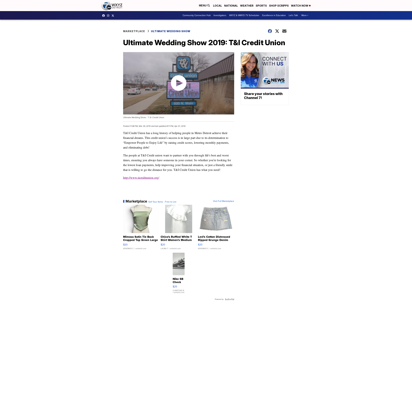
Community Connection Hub (197, 15)
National (231, 5)
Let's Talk (293, 15)
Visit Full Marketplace (223, 201)
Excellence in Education (274, 15)
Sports (261, 5)
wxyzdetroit (104, 15)
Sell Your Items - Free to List (162, 202)
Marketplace (134, 31)
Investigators (220, 15)
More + (304, 15)
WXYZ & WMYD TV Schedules (244, 15)
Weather (246, 5)
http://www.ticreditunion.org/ (141, 178)
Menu (203, 5)
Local (217, 5)
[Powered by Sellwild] (229, 299)
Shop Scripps (279, 5)
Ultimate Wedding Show (170, 31)
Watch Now (300, 5)
